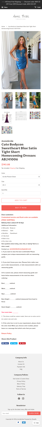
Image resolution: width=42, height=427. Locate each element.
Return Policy (21, 384)
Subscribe (34, 413)
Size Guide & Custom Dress (21, 379)
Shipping (12, 168)
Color (3, 173)
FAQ (21, 369)
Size (2, 181)
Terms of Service (21, 389)
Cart (39, 7)
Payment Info (21, 367)
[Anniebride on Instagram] (23, 399)
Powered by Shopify (30, 419)
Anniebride (20, 419)
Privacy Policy (21, 381)
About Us (21, 361)
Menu (6, 7)
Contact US (21, 364)
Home (3, 26)
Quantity (4, 190)
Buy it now (21, 208)
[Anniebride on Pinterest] (19, 399)
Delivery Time (21, 386)
